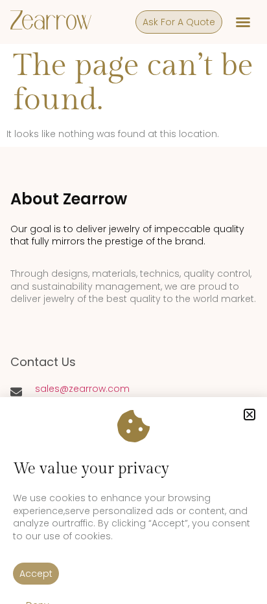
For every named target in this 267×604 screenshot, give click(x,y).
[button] (249, 414)
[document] (133, 302)
